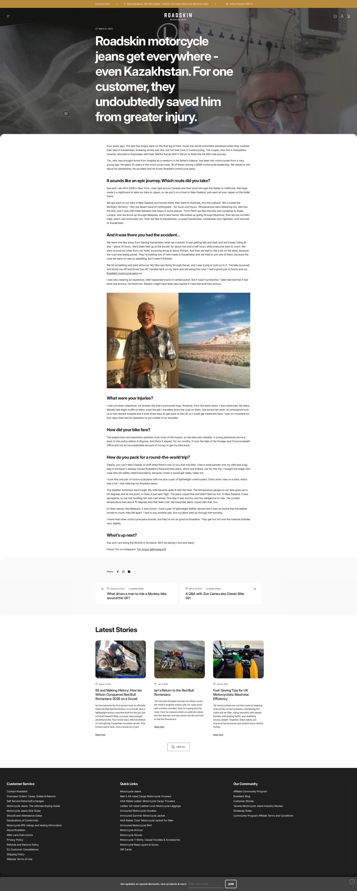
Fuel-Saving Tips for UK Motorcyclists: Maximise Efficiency (231, 694)
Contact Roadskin (17, 791)
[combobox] (241, 4)
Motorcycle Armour (131, 830)
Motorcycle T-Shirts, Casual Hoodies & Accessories (150, 839)
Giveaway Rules (242, 810)
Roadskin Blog (241, 796)
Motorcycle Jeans (130, 791)
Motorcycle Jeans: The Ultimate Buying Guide (33, 806)
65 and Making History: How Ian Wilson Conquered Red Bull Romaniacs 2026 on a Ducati (118, 694)
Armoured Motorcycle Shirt (136, 825)
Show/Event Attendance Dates (24, 815)
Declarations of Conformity (22, 820)
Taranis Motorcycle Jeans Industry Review (258, 806)
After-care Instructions (20, 835)
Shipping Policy (16, 854)
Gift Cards (126, 849)
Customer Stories (243, 801)
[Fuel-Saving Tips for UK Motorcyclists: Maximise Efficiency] (238, 659)
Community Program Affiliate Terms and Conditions (263, 815)
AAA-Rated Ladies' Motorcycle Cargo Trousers (147, 801)
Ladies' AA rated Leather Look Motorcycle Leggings (150, 806)
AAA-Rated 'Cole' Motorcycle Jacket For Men (146, 820)
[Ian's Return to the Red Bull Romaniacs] (179, 659)
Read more (100, 734)
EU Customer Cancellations (23, 849)
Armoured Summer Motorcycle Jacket (142, 815)
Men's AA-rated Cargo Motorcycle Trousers (145, 796)
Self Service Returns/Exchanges (25, 801)
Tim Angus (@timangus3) (151, 549)
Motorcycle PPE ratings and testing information (34, 825)
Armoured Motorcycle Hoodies (138, 810)
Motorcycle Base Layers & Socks (139, 844)
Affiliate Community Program (250, 791)
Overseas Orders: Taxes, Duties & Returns (31, 796)
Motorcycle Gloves (131, 835)
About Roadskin (16, 830)
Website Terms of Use (19, 859)
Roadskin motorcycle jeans (122, 273)
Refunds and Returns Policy (23, 844)
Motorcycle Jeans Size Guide (24, 810)
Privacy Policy (15, 839)
